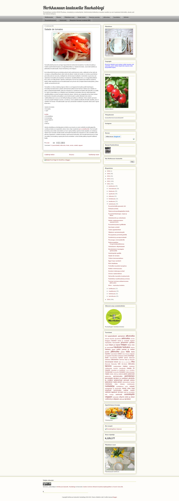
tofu (106, 394)
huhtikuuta (112, 288)
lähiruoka (131, 364)
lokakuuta (112, 191)
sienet (124, 388)
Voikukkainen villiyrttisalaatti (116, 246)
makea (125, 366)
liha (133, 361)
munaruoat (108, 372)
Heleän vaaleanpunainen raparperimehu (115, 221)
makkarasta (108, 368)
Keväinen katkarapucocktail (116, 271)
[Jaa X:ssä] (60, 143)
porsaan (126, 380)
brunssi (114, 341)
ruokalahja (109, 386)
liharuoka (114, 364)
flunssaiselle (116, 342)
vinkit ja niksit (130, 397)
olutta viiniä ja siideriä (116, 374)
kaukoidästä (114, 354)
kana (133, 352)
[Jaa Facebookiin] (62, 143)
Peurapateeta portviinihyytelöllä (117, 234)
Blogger (115, 497)
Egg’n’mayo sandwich (114, 261)
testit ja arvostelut (129, 392)
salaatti (76, 145)
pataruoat (131, 374)
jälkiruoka (115, 351)
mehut (127, 370)
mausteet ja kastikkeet (118, 370)
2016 (108, 171)
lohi (119, 364)
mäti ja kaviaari (130, 372)
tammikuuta (112, 296)
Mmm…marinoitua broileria (116, 285)
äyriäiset (128, 399)
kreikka (126, 355)
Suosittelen (116, 17)
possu (132, 380)
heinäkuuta (112, 198)
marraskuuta (113, 188)
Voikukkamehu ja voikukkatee (117, 218)
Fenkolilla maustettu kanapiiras (117, 266)
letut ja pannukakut (126, 362)
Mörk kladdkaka (113, 263)
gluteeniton (124, 342)
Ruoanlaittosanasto (50, 20)
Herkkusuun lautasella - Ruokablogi (66, 487)
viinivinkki (115, 397)
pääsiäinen (109, 382)
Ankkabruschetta (113, 208)
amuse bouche (109, 338)
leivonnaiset (109, 362)
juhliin (119, 349)
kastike (107, 354)
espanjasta (108, 342)
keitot (120, 354)
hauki (106, 345)
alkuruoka (62, 145)
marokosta (122, 368)
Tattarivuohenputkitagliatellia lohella (118, 211)
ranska (71, 145)
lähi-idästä (124, 364)
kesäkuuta (112, 201)
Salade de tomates (113, 255)
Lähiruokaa (106, 17)
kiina (123, 354)
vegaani (80, 145)
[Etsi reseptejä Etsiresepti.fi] (113, 429)
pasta (125, 374)
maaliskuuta (112, 291)
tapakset (114, 392)
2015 (108, 173)
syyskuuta (112, 193)
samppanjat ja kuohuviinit (113, 388)
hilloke (129, 345)
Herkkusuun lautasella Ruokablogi (73, 7)
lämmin (108, 366)
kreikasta (120, 355)
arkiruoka (125, 338)
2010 (108, 299)
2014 (108, 176)
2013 (108, 178)
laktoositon (115, 359)
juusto (107, 352)
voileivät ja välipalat (112, 399)
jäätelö (123, 352)
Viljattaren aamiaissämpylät (116, 232)
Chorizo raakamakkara (115, 273)
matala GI (131, 368)
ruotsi (126, 386)
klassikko (114, 355)
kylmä (120, 357)
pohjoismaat (118, 380)
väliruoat (121, 399)
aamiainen (121, 336)
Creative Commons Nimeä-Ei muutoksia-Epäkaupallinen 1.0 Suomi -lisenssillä (103, 487)
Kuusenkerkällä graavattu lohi (117, 206)
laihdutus (107, 359)
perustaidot (109, 378)
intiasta (133, 347)
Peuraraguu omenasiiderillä (116, 240)
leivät (116, 362)
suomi (132, 390)
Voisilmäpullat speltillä (114, 253)
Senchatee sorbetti (113, 227)
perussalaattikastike (84, 129)
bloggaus (107, 340)
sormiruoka (117, 390)
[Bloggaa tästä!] (59, 143)
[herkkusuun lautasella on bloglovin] (113, 137)
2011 (108, 184)
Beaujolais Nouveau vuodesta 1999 (80, 20)
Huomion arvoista (94, 17)
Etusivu (58, 17)
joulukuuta (112, 186)
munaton (122, 372)
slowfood (108, 390)
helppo (124, 344)
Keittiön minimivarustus (115, 268)
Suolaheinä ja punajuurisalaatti (117, 237)
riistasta (122, 384)
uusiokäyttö (129, 394)
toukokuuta (112, 204)
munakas (132, 370)
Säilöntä (126, 17)
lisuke (67, 145)
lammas (121, 359)
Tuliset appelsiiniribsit (114, 229)
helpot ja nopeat (114, 345)
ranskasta (108, 384)
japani (113, 349)
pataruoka (108, 376)
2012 (108, 181)
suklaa (126, 390)
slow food (131, 388)
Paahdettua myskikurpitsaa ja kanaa (119, 278)
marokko (115, 368)
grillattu (132, 342)
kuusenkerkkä (113, 357)
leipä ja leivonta (130, 359)
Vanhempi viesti (94, 154)
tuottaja (111, 394)
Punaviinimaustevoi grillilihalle (117, 224)
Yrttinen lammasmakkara (115, 258)
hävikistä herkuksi (122, 347)
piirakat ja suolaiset (121, 378)
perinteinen (130, 376)
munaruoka (116, 372)
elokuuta (111, 196)
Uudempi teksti (49, 154)
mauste (107, 370)
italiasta (107, 349)
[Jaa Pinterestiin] (64, 143)
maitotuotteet (117, 366)
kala (128, 351)
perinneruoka (117, 376)
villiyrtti (121, 397)
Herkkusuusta (49, 17)
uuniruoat (119, 394)
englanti (132, 340)
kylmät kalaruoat (129, 357)
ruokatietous (119, 386)
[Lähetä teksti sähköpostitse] (53, 143)
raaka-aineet (117, 382)
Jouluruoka (63, 20)
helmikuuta (112, 293)
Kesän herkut (81, 17)
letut (120, 362)
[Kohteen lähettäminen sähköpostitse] (57, 143)
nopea (107, 374)
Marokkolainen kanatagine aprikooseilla (116, 249)
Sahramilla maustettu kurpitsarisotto (118, 276)
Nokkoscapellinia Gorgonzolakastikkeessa (116, 243)
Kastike (46, 114)
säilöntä (107, 392)
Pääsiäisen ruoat (69, 17)
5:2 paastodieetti (55, 145)
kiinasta (127, 354)
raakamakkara (126, 382)
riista (116, 384)
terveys (120, 392)
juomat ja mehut (128, 349)
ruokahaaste (131, 384)
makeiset (132, 366)
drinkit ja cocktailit (123, 340)
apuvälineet (118, 338)
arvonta (133, 338)
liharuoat (107, 364)
